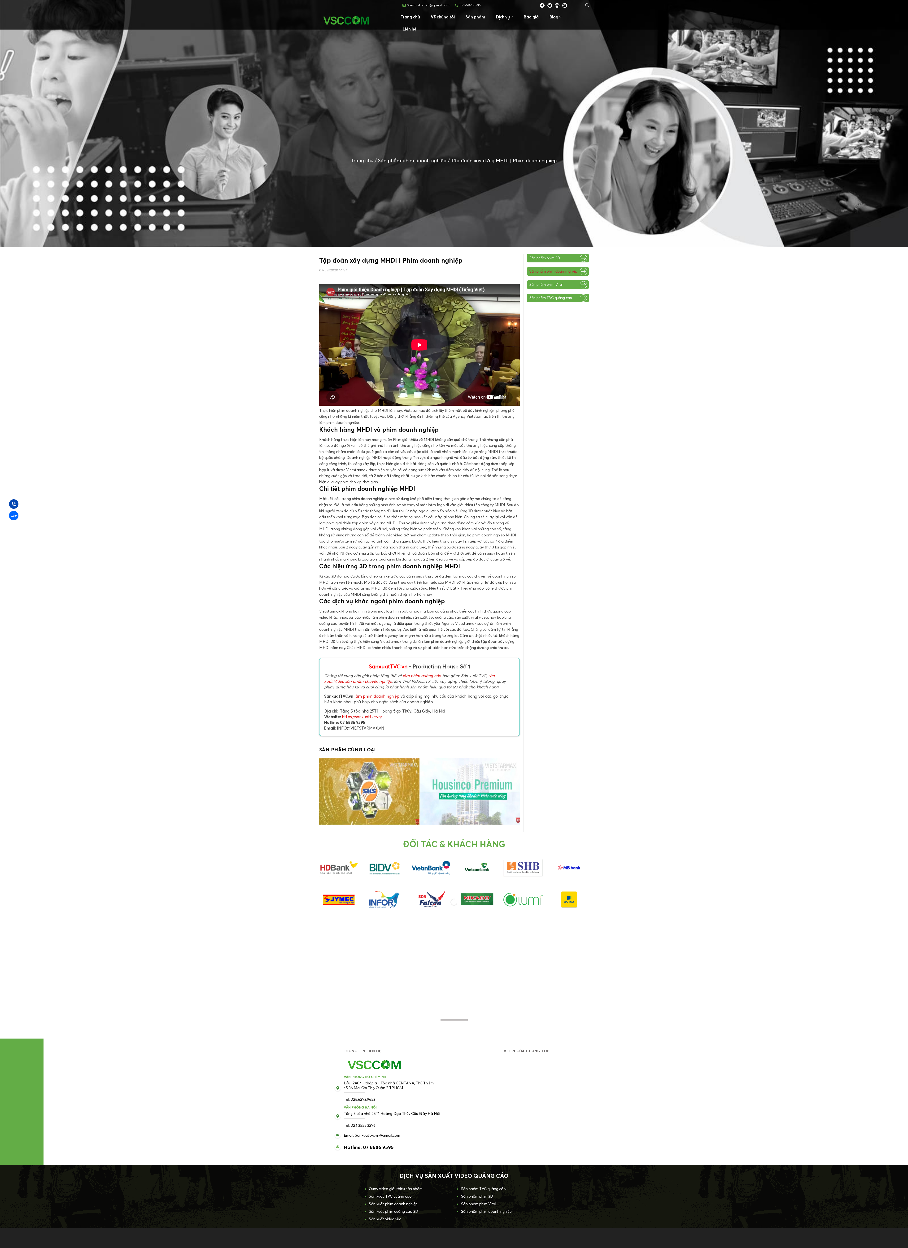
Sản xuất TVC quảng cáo (390, 1196)
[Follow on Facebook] (542, 5)
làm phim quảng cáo (422, 675)
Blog (554, 16)
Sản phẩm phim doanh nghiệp (412, 160)
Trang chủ (410, 16)
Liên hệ (409, 28)
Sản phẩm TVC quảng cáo (550, 298)
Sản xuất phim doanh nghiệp (393, 1203)
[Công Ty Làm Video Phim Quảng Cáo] (354, 20)
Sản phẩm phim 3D (544, 258)
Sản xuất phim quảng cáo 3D (393, 1211)
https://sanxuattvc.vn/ (362, 716)
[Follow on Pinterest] (564, 5)
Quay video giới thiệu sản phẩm (396, 1188)
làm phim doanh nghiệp (376, 696)
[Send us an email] (557, 5)
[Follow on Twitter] (549, 5)
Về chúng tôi (443, 16)
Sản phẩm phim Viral (546, 284)
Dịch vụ (503, 16)
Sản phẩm (475, 16)
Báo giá (531, 16)
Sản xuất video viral (385, 1219)
